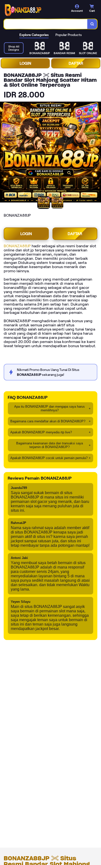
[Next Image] (97, 153)
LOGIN (25, 63)
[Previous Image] (4, 153)
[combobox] (46, 24)
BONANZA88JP (17, 246)
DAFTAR (76, 63)
